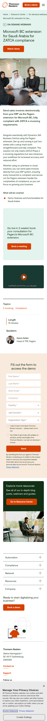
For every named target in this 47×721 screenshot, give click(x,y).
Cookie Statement (10, 711)
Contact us (8, 666)
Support (7, 673)
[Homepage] (10, 5)
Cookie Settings (24, 717)
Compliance (21, 308)
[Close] (44, 686)
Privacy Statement (12, 467)
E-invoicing (8, 308)
